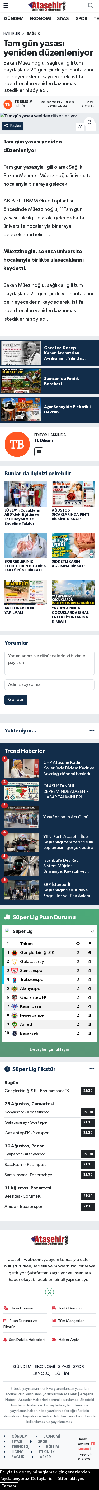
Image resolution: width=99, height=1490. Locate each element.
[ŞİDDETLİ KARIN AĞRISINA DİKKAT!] (73, 545)
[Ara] (91, 6)
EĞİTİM (62, 1373)
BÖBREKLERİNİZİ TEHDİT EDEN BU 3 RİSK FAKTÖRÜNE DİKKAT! (25, 566)
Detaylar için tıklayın (49, 1049)
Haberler (11, 34)
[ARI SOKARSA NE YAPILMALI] (25, 592)
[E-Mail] (38, 451)
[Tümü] (92, 731)
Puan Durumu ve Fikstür (20, 1324)
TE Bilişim (43, 440)
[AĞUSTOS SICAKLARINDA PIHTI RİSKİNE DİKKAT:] (73, 494)
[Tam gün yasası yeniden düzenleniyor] (49, 116)
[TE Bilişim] (17, 444)
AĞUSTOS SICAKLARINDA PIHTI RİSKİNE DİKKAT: (70, 515)
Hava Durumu (22, 1308)
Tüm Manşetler (71, 1321)
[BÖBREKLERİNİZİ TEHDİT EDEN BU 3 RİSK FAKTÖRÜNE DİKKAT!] (25, 545)
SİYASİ (63, 18)
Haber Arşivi (69, 1340)
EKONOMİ (40, 18)
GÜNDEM (13, 18)
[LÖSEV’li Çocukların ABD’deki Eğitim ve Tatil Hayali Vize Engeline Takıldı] (25, 494)
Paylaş (15, 126)
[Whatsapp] (49, 1292)
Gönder (16, 699)
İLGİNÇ (17, 1452)
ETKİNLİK (46, 1452)
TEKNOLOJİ (41, 1373)
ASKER (45, 1457)
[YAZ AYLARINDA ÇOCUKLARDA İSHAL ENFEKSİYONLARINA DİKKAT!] (73, 592)
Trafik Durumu (70, 1308)
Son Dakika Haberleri (27, 1340)
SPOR (81, 18)
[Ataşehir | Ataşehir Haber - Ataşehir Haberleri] (47, 6)
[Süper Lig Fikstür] (92, 1069)
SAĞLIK (33, 34)
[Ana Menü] (5, 6)
